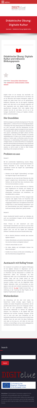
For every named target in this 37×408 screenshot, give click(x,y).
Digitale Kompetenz (20, 82)
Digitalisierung (10, 82)
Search (4, 347)
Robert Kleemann (23, 80)
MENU (7, 2)
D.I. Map (16, 288)
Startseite (8, 29)
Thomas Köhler (14, 80)
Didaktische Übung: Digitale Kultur (22, 29)
